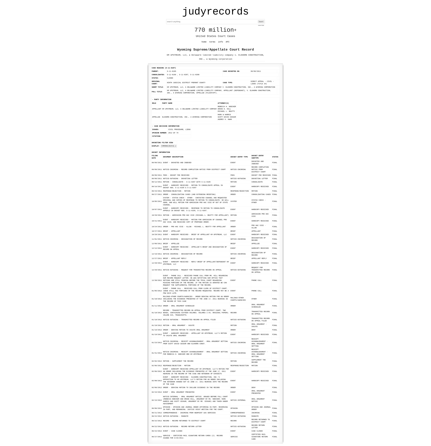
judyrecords (215, 12)
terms (212, 42)
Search (261, 21)
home (204, 42)
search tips (261, 25)
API (227, 42)
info (220, 42)
